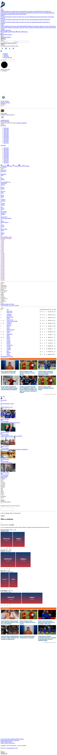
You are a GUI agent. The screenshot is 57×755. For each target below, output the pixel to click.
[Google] (2, 48)
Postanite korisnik (5, 740)
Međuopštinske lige (39, 11)
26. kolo (2, 274)
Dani (4, 238)
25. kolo (2, 273)
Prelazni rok (10, 14)
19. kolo (2, 265)
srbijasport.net (11, 748)
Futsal (16, 12)
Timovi (16, 166)
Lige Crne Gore (41, 12)
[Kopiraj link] (10, 548)
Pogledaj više (4, 477)
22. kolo (2, 269)
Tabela (11, 166)
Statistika (27, 166)
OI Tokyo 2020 (48, 27)
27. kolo (2, 276)
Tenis (12, 26)
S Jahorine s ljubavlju (6, 30)
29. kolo (2, 278)
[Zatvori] (1, 522)
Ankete (6, 743)
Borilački (25, 26)
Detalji (2, 497)
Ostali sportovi (16, 27)
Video (5, 27)
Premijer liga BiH (5, 11)
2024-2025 (6, 129)
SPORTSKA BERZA (6, 37)
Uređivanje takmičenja (21, 123)
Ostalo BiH (28, 12)
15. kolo (2, 259)
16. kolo (2, 261)
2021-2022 (6, 133)
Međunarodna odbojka (37, 22)
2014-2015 (6, 142)
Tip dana (54, 27)
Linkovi (2, 743)
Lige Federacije (22, 12)
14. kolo (2, 258)
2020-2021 (6, 134)
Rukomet (25, 31)
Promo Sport (32, 27)
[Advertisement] (28, 83)
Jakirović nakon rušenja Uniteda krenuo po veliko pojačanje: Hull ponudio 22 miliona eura (10, 637)
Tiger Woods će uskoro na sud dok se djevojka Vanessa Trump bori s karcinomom (10, 622)
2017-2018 (6, 138)
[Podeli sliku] (2, 548)
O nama (5, 739)
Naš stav (27, 27)
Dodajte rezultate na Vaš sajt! (7, 304)
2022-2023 (6, 132)
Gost (10, 305)
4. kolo (2, 245)
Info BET (22, 27)
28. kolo (2, 277)
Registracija (14, 43)
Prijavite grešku (4, 741)
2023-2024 (6, 130)
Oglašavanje (16, 740)
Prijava (3, 38)
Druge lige (17, 11)
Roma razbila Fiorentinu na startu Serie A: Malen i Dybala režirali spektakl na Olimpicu (9, 388)
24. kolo (2, 272)
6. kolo (2, 247)
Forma (12, 305)
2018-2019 (6, 137)
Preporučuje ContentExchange (49, 394)
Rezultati (4, 166)
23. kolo (2, 270)
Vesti (2, 8)
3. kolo (2, 243)
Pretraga (10, 741)
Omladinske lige (4, 12)
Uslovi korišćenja (11, 739)
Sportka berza (11, 743)
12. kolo (2, 255)
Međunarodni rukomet (37, 19)
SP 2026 (24, 14)
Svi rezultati (8, 238)
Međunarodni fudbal (49, 12)
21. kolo (2, 268)
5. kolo (2, 246)
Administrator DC (5, 120)
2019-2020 (6, 56)
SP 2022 (20, 14)
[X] (9, 48)
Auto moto (16, 26)
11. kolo (2, 254)
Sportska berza (7, 26)
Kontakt (11, 740)
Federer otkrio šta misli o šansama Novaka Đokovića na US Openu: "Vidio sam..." (46, 622)
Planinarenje (31, 26)
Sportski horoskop (39, 27)
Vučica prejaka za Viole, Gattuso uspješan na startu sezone (27, 373)
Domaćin (6, 305)
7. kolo (2, 249)
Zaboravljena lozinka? (6, 43)
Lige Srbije (34, 12)
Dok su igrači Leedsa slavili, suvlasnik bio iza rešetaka (8, 372)
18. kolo (2, 263)
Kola (2, 238)
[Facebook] (6, 48)
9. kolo (2, 251)
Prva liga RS (12, 11)
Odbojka (19, 31)
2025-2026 (6, 128)
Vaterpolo (36, 26)
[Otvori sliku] (7, 548)
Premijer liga (10, 16)
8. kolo (2, 250)
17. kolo (2, 262)
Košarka (13, 31)
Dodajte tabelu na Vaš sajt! (7, 356)
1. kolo (2, 241)
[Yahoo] (13, 48)
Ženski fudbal (12, 12)
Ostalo (14, 16)
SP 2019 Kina (51, 16)
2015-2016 (6, 141)
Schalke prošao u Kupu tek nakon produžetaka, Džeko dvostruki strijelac (45, 373)
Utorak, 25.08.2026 (5, 69)
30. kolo (2, 280)
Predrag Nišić (4, 113)
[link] (28, 283)
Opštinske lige (47, 11)
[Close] (1, 499)
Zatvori (2, 500)
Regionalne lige (24, 11)
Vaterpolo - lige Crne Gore (45, 26)
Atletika (21, 26)
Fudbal (4, 31)
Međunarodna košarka (35, 16)
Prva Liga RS (4, 19)
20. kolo (2, 239)
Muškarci (6, 55)
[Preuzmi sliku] (4, 548)
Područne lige (31, 11)
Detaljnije (16, 305)
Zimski (2, 26)
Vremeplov (10, 27)
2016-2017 (6, 140)
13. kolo (2, 257)
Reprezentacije (4, 14)
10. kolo (2, 253)
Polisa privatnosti (20, 739)
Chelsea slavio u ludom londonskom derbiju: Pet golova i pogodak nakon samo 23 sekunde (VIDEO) (47, 638)
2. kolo (2, 242)
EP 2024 (16, 14)
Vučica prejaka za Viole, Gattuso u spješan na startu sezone (46, 388)
